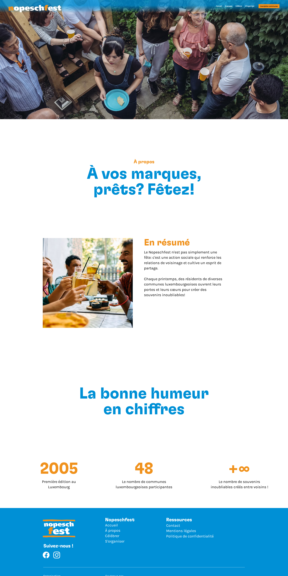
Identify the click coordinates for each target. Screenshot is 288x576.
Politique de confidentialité (190, 536)
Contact (173, 525)
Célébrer (112, 536)
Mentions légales (181, 531)
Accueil (111, 525)
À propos (112, 530)
